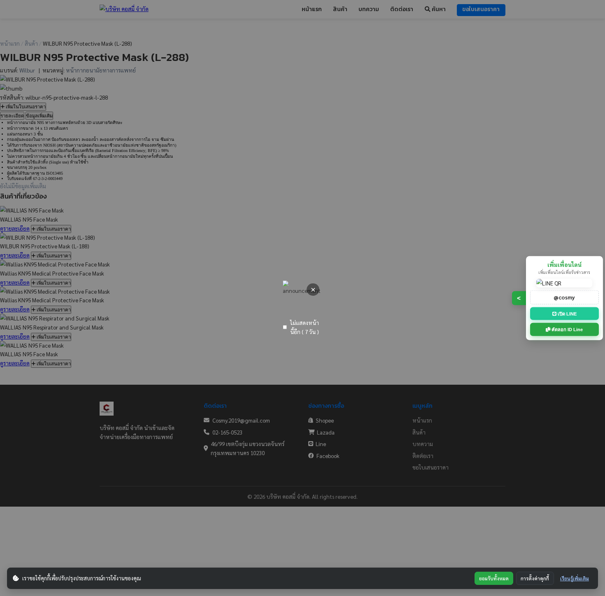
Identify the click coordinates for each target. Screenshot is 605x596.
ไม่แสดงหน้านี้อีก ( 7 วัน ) (304, 327)
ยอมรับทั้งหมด (494, 578)
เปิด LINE (566, 313)
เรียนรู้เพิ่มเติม (574, 578)
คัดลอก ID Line (566, 329)
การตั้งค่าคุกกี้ (535, 578)
